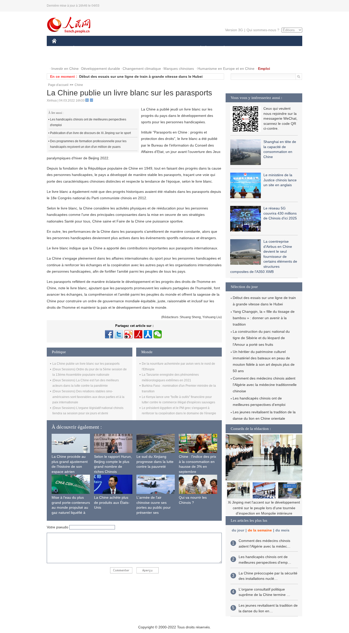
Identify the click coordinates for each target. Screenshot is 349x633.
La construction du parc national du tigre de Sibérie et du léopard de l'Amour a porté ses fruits (261, 337)
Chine (79, 85)
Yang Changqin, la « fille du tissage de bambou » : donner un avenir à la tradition (264, 317)
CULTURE (175, 48)
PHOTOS (85, 58)
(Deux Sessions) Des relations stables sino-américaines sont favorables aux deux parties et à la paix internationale (88, 397)
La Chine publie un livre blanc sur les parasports (86, 363)
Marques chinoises (179, 68)
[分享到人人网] (148, 334)
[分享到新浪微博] (128, 334)
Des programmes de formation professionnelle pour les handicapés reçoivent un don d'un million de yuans (88, 144)
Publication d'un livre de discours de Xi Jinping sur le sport (90, 133)
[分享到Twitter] (119, 334)
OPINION (63, 58)
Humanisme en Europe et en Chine (225, 68)
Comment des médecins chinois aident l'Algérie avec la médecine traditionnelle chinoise (265, 384)
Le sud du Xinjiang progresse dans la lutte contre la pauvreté (154, 461)
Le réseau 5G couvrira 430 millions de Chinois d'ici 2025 (280, 213)
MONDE (107, 48)
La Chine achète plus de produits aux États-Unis (112, 502)
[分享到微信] (158, 334)
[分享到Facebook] (109, 334)
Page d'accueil (58, 85)
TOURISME (264, 48)
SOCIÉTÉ (198, 48)
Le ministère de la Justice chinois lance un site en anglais (280, 180)
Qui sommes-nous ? (263, 30)
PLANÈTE (221, 48)
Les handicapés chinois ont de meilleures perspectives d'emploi (88, 122)
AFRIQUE (129, 48)
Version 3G (234, 30)
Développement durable (100, 68)
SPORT (242, 48)
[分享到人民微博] (138, 334)
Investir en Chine (65, 68)
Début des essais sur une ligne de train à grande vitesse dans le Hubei (141, 76)
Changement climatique (142, 68)
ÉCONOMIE (83, 48)
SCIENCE (151, 48)
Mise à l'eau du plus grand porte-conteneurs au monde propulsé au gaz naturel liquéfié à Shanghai (71, 507)
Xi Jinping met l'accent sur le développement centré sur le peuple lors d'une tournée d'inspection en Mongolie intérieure (264, 507)
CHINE (60, 48)
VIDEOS (105, 58)
